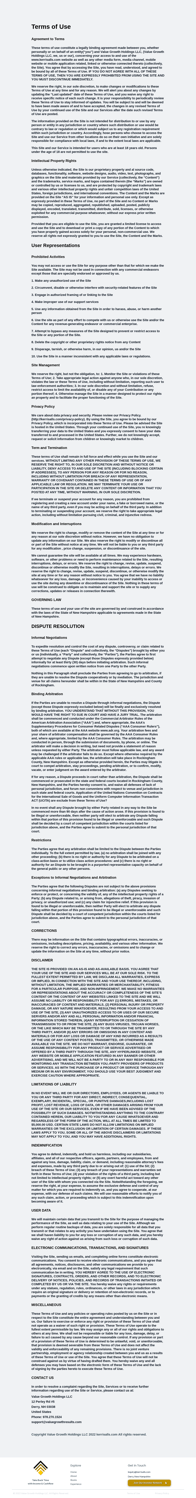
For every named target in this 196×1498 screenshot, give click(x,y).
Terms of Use (133, 1493)
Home (73, 1471)
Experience (75, 1484)
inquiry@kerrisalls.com (139, 1471)
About (73, 1475)
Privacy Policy (162, 1493)
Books (73, 1480)
